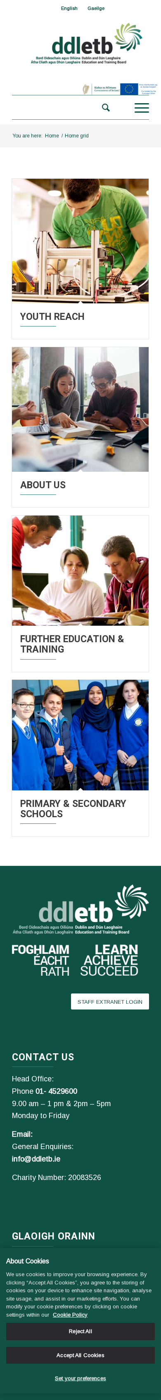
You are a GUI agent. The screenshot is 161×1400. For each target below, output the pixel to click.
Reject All (80, 1331)
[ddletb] (66, 107)
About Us (43, 485)
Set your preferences (80, 1378)
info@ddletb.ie (36, 1159)
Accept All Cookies (80, 1355)
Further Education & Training (72, 644)
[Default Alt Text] (80, 241)
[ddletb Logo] (80, 44)
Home (52, 136)
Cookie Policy (70, 1315)
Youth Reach (52, 316)
